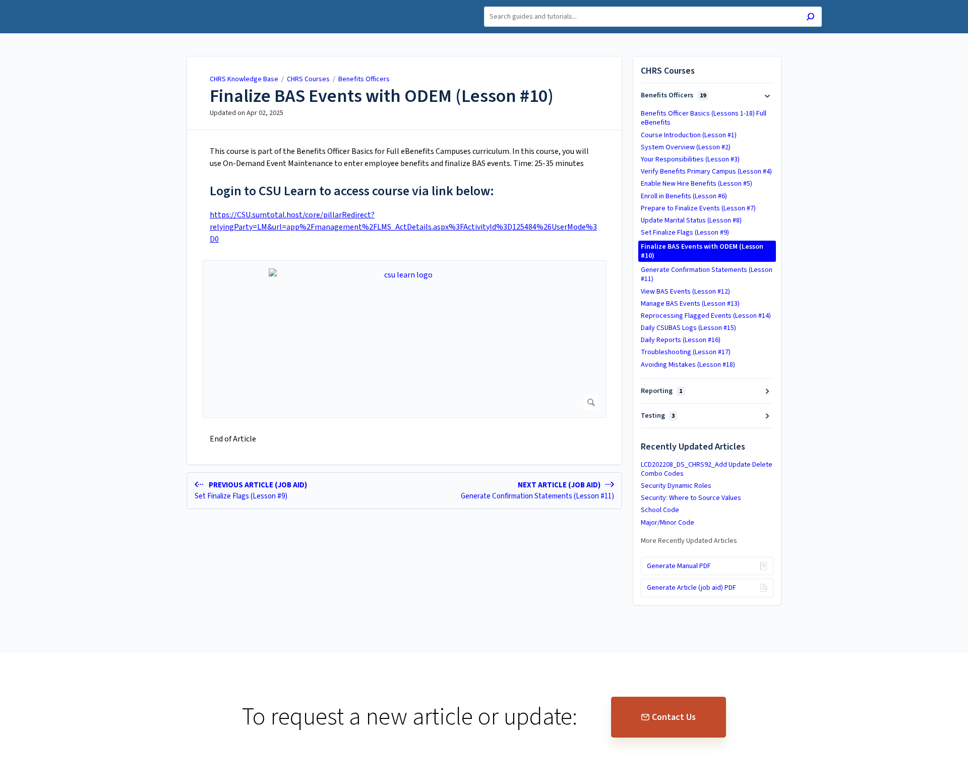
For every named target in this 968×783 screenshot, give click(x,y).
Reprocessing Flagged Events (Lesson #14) (706, 316)
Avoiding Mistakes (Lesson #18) (688, 365)
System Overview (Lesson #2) (686, 147)
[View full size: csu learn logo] (404, 339)
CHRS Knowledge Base (244, 79)
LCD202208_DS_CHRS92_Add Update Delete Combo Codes (706, 469)
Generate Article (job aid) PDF (691, 588)
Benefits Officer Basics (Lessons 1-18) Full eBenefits (703, 118)
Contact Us (674, 717)
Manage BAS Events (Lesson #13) (690, 304)
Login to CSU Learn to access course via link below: (352, 191)
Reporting (661, 391)
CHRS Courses (309, 79)
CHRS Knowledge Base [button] (187, 6)
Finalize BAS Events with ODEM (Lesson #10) (382, 96)
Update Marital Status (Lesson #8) (691, 220)
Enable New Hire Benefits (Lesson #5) (696, 184)
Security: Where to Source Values (691, 498)
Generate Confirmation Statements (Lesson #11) (706, 274)
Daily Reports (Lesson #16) (680, 340)
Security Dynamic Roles (676, 486)
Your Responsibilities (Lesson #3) (690, 159)
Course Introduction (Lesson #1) (689, 135)
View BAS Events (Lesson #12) (685, 292)
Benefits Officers (364, 79)
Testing (658, 416)
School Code (660, 510)
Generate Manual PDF (679, 566)
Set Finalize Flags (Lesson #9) (685, 233)
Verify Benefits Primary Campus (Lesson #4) (706, 171)
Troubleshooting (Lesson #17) (686, 352)
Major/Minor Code (667, 523)
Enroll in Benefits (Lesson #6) (684, 196)
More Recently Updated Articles (689, 540)
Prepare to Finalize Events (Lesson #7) (698, 208)
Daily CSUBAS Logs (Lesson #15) (688, 328)
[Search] (810, 18)
